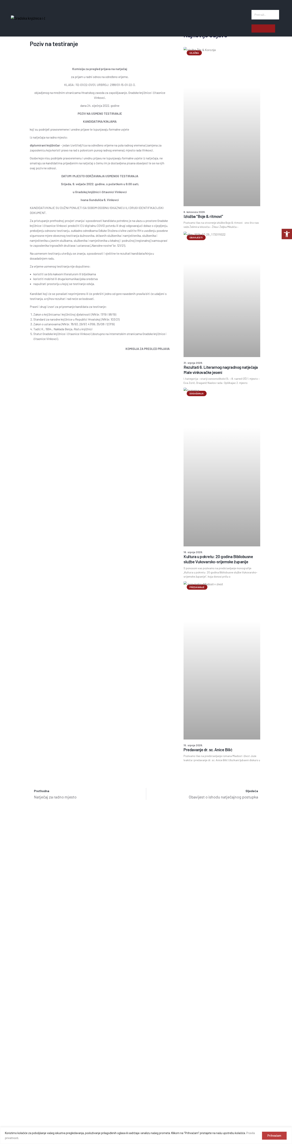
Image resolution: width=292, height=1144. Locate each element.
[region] (146, 1135)
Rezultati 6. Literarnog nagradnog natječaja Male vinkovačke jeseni (221, 370)
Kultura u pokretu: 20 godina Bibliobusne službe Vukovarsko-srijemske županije (218, 559)
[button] (265, 7)
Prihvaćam (274, 1135)
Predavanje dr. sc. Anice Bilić (208, 749)
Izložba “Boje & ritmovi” (203, 216)
